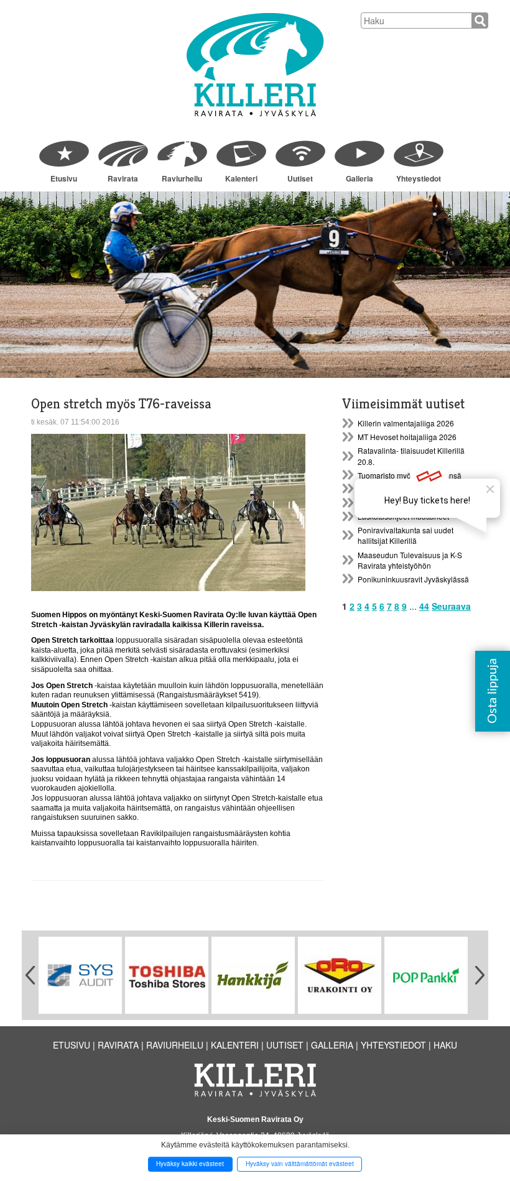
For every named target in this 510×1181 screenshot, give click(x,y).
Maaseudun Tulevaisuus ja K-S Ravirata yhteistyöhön (410, 560)
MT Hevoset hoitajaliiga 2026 (407, 436)
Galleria (359, 178)
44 (424, 606)
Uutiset (300, 178)
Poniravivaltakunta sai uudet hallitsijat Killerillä (405, 535)
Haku (445, 1045)
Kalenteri (241, 178)
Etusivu (63, 178)
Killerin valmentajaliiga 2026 (406, 423)
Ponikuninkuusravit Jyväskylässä (413, 579)
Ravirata (123, 178)
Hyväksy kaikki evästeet (190, 1163)
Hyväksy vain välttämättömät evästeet (300, 1163)
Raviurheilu (182, 178)
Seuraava (451, 606)
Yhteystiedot (418, 178)
